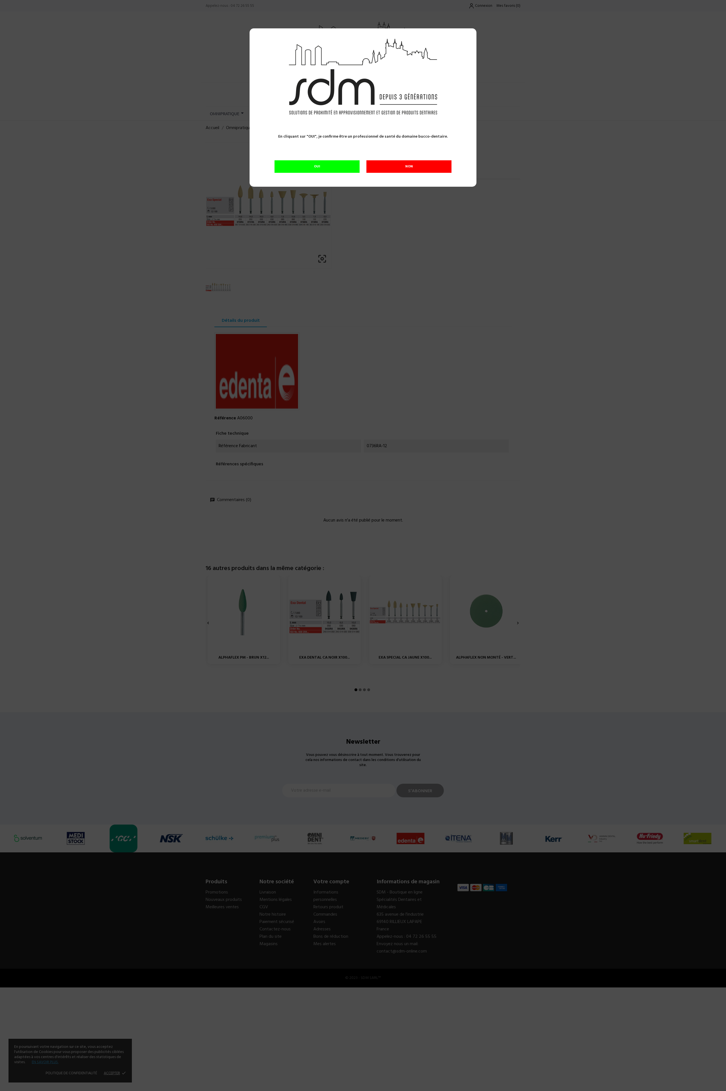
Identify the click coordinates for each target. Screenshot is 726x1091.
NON (409, 166)
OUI (317, 166)
